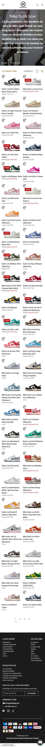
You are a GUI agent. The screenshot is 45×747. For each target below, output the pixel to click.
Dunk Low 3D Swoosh (10, 466)
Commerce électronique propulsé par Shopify (22, 738)
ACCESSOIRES (8, 649)
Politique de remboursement (12, 676)
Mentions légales (8, 671)
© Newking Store (22, 736)
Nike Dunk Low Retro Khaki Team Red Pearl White (32, 514)
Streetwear (35, 642)
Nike (32, 651)
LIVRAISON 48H (8, 651)
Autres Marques (36, 660)
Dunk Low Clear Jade (10, 329)
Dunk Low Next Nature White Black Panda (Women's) (10, 444)
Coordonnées (7, 669)
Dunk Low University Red (32, 286)
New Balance (35, 658)
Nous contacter (8, 680)
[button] (4, 4)
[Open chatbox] (40, 742)
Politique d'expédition (10, 678)
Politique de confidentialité (12, 673)
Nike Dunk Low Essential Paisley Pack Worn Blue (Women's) (11, 397)
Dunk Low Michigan (9, 308)
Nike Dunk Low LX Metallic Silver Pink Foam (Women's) (12, 539)
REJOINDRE (32, 693)
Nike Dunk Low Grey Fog (32, 89)
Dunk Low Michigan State (12, 176)
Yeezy (33, 653)
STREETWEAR (7, 647)
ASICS (33, 644)
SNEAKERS (6, 642)
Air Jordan (34, 656)
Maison (4, 63)
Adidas (33, 649)
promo (5, 656)
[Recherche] (37, 4)
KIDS (4, 653)
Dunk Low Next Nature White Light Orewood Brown (10, 490)
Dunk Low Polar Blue (31, 242)
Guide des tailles (8, 745)
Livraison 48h (35, 647)
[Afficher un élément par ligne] (37, 71)
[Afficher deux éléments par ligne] (42, 71)
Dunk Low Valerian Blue (32, 605)
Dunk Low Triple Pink (10, 133)
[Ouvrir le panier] (42, 4)
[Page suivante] (29, 619)
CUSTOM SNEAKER (9, 644)
